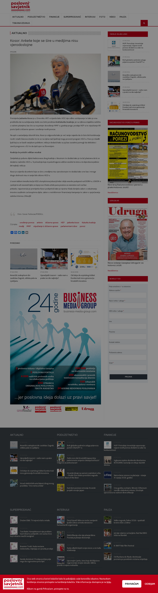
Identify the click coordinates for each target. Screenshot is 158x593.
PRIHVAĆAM (132, 583)
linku (109, 582)
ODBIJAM (150, 583)
